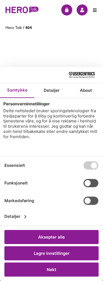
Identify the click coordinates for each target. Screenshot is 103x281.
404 (28, 27)
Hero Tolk (14, 27)
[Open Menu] (95, 10)
